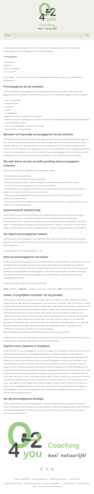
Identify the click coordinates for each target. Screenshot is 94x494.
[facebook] (41, 469)
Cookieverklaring (51, 341)
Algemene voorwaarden (32, 483)
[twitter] (47, 469)
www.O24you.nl (62, 479)
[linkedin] (52, 469)
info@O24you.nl (41, 479)
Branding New (57, 486)
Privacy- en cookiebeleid (52, 483)
